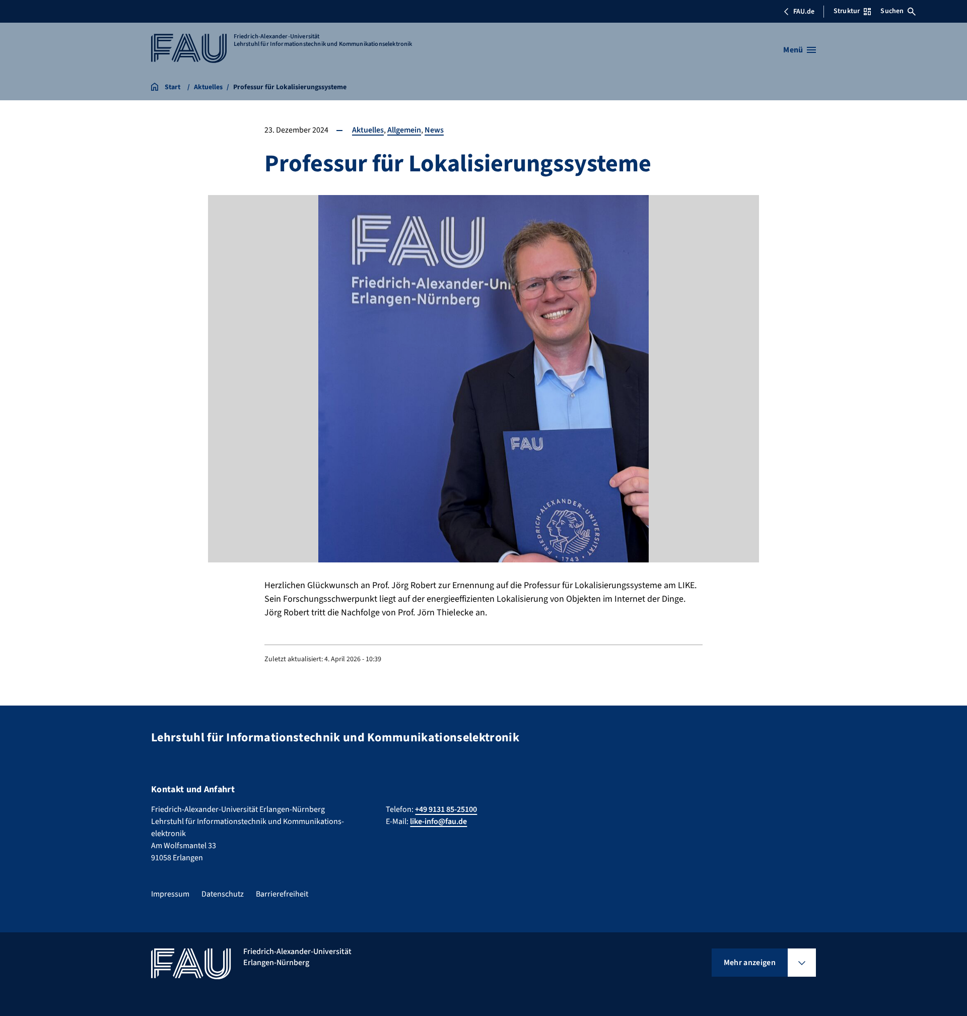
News (434, 130)
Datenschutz (222, 894)
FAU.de (803, 12)
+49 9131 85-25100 (446, 809)
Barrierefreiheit (282, 894)
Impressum (170, 894)
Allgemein (404, 130)
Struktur (847, 11)
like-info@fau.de (438, 821)
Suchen (892, 11)
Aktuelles (368, 130)
